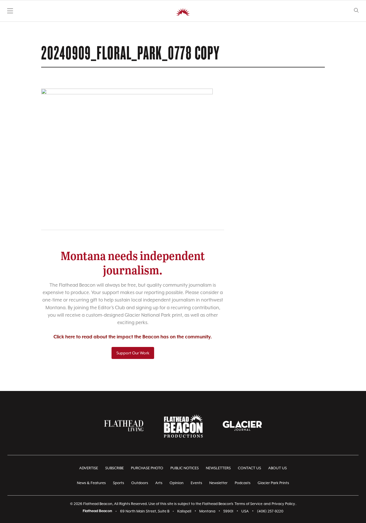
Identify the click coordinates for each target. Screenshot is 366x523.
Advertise (88, 468)
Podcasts (242, 483)
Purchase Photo (147, 468)
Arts (158, 483)
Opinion (177, 483)
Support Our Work (132, 353)
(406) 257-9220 (270, 511)
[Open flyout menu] (10, 11)
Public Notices (184, 468)
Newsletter (218, 483)
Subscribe (114, 468)
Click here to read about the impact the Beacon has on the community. (132, 337)
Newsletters (218, 468)
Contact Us (249, 468)
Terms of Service (248, 504)
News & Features (91, 483)
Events (196, 483)
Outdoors (139, 483)
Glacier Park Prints (273, 483)
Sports (118, 483)
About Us (277, 468)
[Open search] (356, 10)
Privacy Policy (283, 504)
